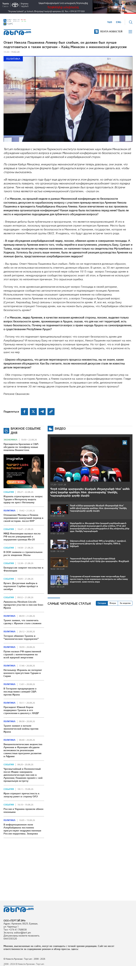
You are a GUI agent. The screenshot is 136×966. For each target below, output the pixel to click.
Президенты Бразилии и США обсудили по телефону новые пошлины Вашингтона (21, 447)
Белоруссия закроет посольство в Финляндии (23, 569)
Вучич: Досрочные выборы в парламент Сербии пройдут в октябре (21, 586)
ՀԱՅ (109, 22)
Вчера (113, 603)
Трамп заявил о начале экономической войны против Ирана (21, 728)
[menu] (130, 31)
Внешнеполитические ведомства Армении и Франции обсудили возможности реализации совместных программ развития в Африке (23, 750)
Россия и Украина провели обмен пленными (23, 810)
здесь (74, 949)
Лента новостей (111, 31)
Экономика (10, 440)
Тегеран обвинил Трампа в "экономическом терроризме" (21, 637)
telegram (42, 411)
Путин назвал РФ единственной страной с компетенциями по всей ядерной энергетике (22, 654)
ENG (118, 22)
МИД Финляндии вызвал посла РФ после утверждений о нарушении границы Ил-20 (22, 536)
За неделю (125, 603)
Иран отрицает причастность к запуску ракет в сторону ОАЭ (21, 795)
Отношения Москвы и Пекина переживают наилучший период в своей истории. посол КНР (23, 518)
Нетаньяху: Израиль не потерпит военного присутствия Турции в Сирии (23, 673)
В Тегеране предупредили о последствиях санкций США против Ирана (20, 691)
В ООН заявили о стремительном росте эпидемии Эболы (23, 553)
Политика (13, 58)
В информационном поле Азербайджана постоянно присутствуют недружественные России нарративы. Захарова (22, 829)
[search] (130, 22)
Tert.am (17, 32)
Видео (60, 428)
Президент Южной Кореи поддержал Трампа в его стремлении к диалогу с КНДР (21, 710)
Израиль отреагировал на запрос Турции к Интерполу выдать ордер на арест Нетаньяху (23, 499)
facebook (24, 411)
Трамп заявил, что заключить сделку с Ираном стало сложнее (22, 622)
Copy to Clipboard (51, 411)
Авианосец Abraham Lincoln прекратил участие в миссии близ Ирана (23, 604)
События (9, 492)
